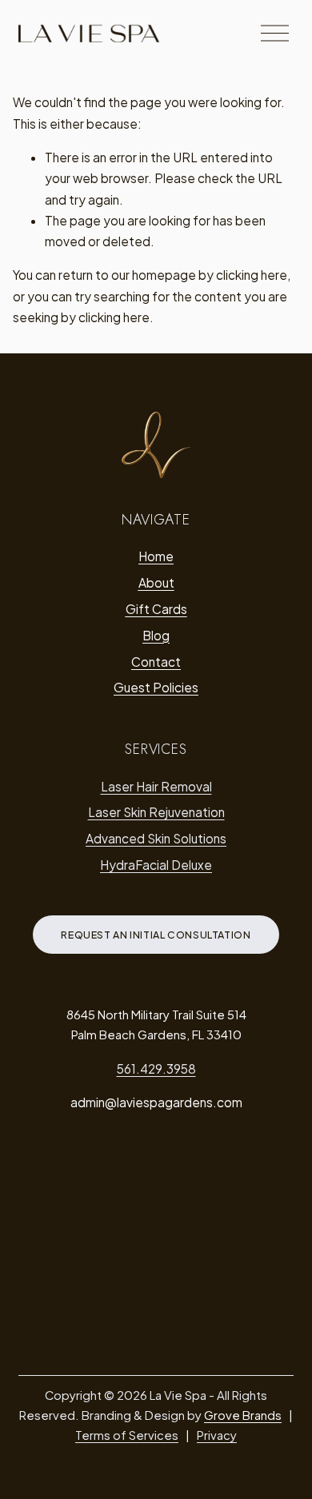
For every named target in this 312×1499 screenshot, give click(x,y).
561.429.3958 (156, 1068)
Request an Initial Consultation (155, 934)
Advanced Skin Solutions (156, 838)
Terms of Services (126, 1435)
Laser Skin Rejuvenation (156, 811)
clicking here (251, 274)
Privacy (217, 1435)
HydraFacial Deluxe (156, 864)
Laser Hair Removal (156, 786)
